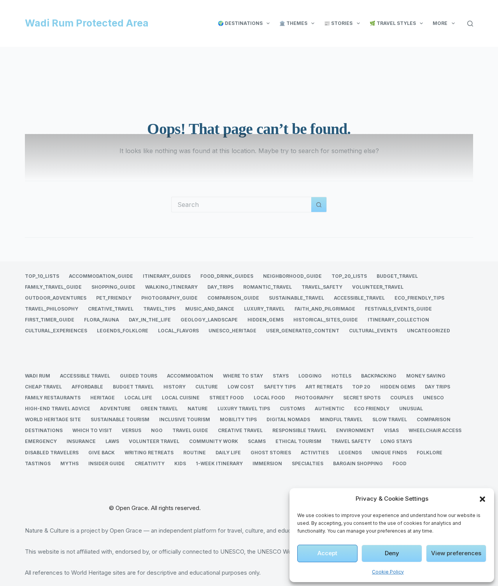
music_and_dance (209, 309)
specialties (307, 463)
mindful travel (341, 419)
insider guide (106, 463)
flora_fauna (101, 320)
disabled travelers (52, 452)
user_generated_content (302, 331)
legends (350, 452)
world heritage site (53, 419)
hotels (341, 376)
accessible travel (85, 376)
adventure (115, 408)
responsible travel (299, 430)
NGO (157, 430)
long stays (396, 441)
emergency (41, 441)
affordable (87, 387)
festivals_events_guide (398, 309)
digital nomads (288, 419)
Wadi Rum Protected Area (87, 23)
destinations (44, 430)
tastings (38, 463)
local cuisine (181, 398)
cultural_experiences (56, 331)
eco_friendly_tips (419, 298)
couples (401, 398)
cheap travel (43, 387)
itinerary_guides (167, 276)
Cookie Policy (388, 572)
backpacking (378, 376)
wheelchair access (435, 430)
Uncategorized (428, 331)
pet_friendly (114, 298)
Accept (327, 553)
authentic (329, 408)
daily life (228, 452)
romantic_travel (267, 287)
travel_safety (322, 287)
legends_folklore (122, 331)
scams (257, 441)
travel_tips (159, 309)
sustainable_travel (296, 298)
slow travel (389, 419)
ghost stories (271, 452)
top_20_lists (349, 276)
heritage (102, 398)
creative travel (240, 430)
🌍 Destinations (240, 23)
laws (112, 441)
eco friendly (371, 408)
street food (226, 398)
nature (198, 408)
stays (281, 376)
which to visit (92, 430)
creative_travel (110, 309)
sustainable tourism (120, 419)
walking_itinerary (171, 287)
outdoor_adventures (55, 298)
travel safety (351, 441)
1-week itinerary (219, 463)
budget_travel (397, 276)
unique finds (389, 452)
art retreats (323, 387)
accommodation (190, 376)
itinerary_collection (398, 320)
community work (213, 441)
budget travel (133, 387)
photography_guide (169, 298)
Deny (392, 553)
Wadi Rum (37, 376)
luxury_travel (264, 309)
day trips (437, 387)
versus (131, 430)
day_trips (220, 287)
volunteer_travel (377, 287)
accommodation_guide (101, 276)
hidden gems (397, 387)
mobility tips (238, 419)
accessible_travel (359, 298)
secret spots (362, 398)
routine (194, 452)
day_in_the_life (150, 320)
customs (292, 408)
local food (269, 398)
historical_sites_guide (325, 320)
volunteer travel (154, 441)
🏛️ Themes (293, 23)
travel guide (190, 430)
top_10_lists (42, 276)
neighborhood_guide (292, 276)
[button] (482, 499)
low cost (241, 387)
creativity (150, 463)
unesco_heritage (232, 331)
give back (101, 452)
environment (355, 430)
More (440, 23)
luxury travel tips (243, 408)
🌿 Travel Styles (393, 23)
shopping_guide (113, 287)
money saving (425, 376)
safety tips (280, 387)
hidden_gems (265, 320)
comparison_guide (233, 298)
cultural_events (373, 331)
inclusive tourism (184, 419)
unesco (433, 398)
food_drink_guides (226, 276)
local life (138, 398)
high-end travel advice (57, 408)
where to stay (243, 376)
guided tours (138, 376)
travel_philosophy (51, 309)
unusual (411, 408)
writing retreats (149, 452)
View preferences (456, 553)
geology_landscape (209, 320)
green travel (159, 408)
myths (69, 463)
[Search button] (319, 204)
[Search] (470, 23)
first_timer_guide (49, 320)
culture (206, 387)
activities (315, 452)
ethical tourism (298, 441)
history (174, 387)
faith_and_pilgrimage (325, 309)
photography (314, 398)
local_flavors (178, 331)
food (400, 463)
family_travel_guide (53, 287)
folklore (429, 452)
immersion (267, 463)
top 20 (361, 387)
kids (180, 463)
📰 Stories (338, 23)
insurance (81, 441)
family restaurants (53, 398)
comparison (434, 419)
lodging (310, 376)
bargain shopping (358, 463)
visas (391, 430)
